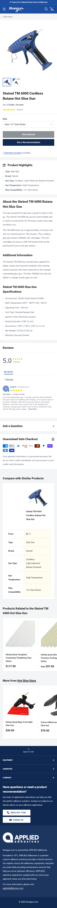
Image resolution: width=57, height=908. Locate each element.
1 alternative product (12, 153)
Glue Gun (15, 171)
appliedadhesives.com (13, 888)
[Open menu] (4, 9)
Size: (15, 119)
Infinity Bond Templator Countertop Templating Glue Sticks (18, 657)
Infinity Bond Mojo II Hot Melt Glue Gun (19, 724)
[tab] (8, 372)
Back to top (28, 752)
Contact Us (18, 820)
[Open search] (46, 9)
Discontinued (28, 134)
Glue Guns (7, 17)
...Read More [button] (32, 409)
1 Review (19, 110)
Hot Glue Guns (26, 680)
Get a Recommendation (28, 142)
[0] (52, 9)
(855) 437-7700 (18, 813)
